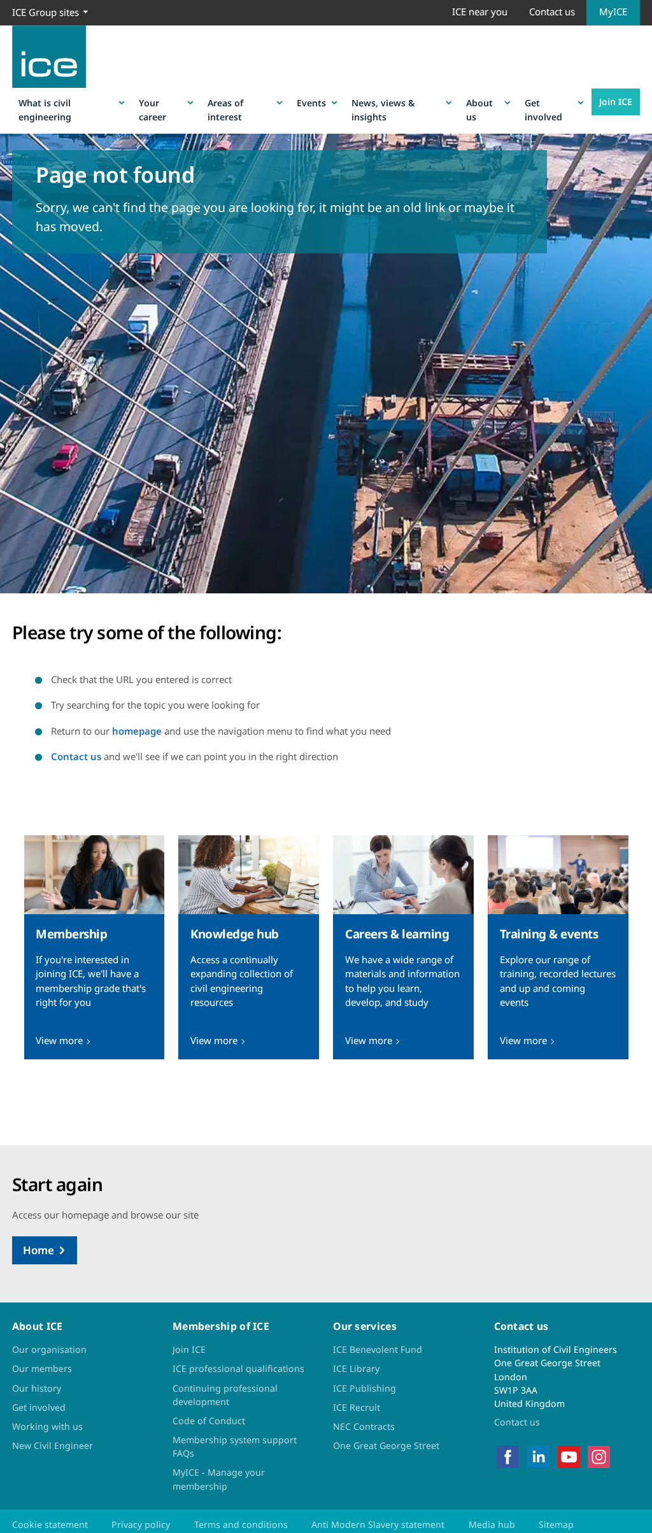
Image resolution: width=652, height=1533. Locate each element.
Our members (42, 1368)
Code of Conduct (209, 1421)
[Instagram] (599, 1456)
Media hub (492, 1524)
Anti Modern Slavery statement (377, 1524)
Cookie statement (50, 1524)
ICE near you (479, 11)
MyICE (613, 11)
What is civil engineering (44, 109)
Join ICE (615, 101)
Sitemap (556, 1524)
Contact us (552, 11)
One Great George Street (386, 1445)
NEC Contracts (364, 1426)
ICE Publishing (364, 1388)
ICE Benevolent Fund (377, 1349)
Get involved (543, 109)
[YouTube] (569, 1456)
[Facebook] (508, 1456)
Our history (36, 1388)
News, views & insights (383, 109)
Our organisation (49, 1349)
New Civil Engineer (52, 1445)
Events (311, 103)
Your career (152, 109)
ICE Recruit (356, 1407)
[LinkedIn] (538, 1456)
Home (38, 1250)
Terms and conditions (241, 1524)
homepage (137, 730)
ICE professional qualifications (238, 1368)
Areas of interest (225, 109)
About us (479, 109)
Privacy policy (140, 1524)
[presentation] (94, 947)
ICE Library (356, 1368)
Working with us (47, 1426)
